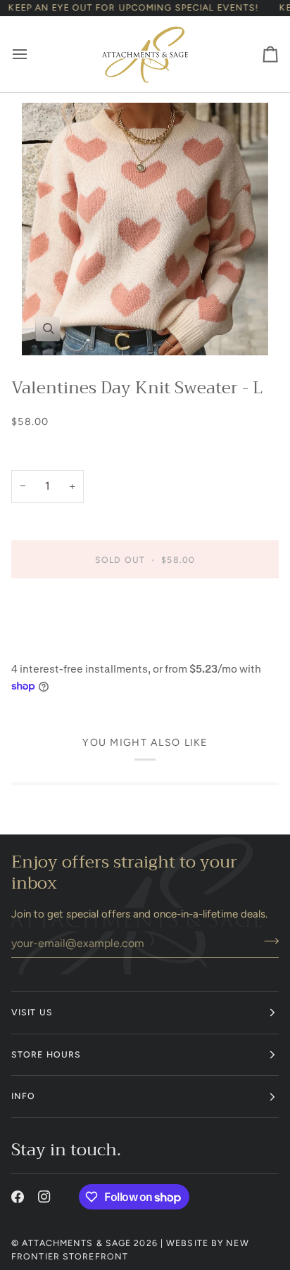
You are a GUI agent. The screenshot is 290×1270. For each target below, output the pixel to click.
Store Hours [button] (46, 1054)
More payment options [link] (65, 645)
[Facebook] (17, 1196)
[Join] (267, 941)
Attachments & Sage (76, 1243)
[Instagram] (44, 1196)
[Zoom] (145, 229)
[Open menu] (32, 54)
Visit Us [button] (32, 1012)
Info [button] (23, 1096)
